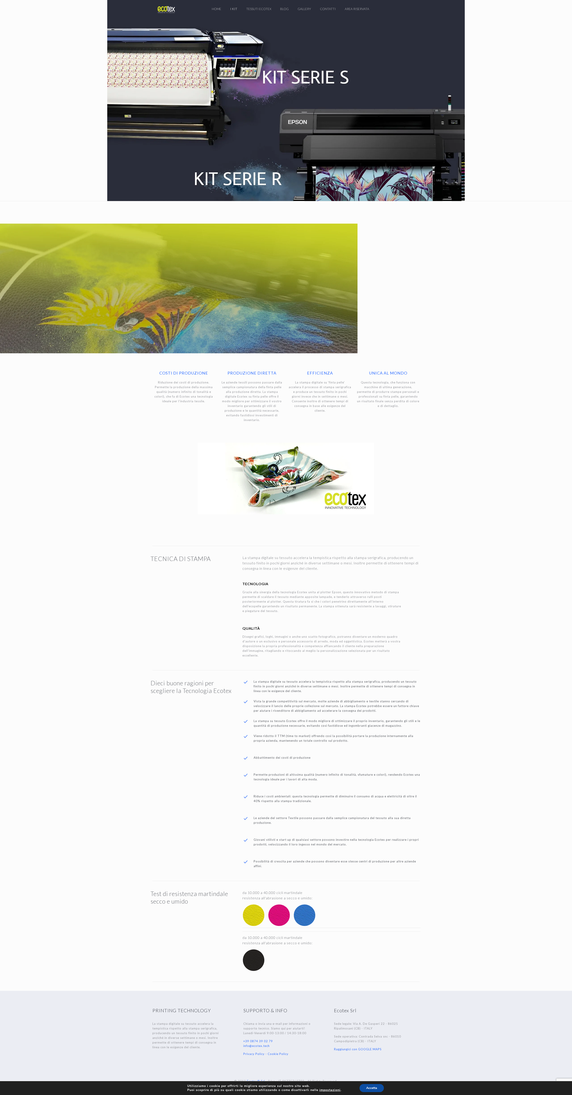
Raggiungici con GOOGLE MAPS (358, 1049)
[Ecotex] (166, 9)
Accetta (371, 1088)
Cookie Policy (278, 1054)
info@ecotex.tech (256, 1046)
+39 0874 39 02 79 (258, 1041)
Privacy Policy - (255, 1054)
